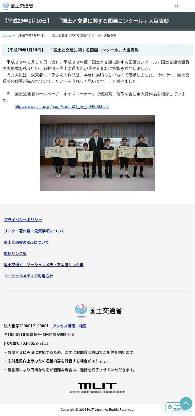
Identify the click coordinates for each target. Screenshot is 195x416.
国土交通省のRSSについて (26, 242)
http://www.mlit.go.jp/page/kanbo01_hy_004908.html (62, 106)
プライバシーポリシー (23, 219)
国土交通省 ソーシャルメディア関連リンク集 (44, 264)
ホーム (7, 35)
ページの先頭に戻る (180, 407)
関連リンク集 (15, 253)
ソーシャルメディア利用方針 (28, 275)
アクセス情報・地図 (70, 325)
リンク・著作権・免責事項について (34, 230)
